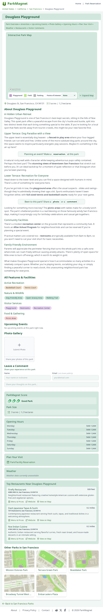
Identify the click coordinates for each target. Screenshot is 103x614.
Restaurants (21, 28)
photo (56, 201)
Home (78, 3)
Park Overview (12, 24)
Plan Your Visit (85, 24)
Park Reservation (93, 3)
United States (8, 9)
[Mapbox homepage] (15, 89)
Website (31, 501)
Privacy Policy (29, 610)
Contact (46, 610)
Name (7, 373)
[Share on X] (60, 610)
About (14, 610)
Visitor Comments (36, 28)
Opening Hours (70, 24)
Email (62, 373)
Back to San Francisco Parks (19, 603)
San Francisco (35, 9)
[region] (51, 65)
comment (72, 201)
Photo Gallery (55, 24)
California (21, 9)
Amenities (25, 24)
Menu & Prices (17, 501)
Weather (10, 28)
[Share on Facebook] (65, 610)
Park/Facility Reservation (22, 462)
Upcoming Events (39, 24)
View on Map (45, 501)
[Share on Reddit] (56, 610)
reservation (59, 154)
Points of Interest (54, 95)
